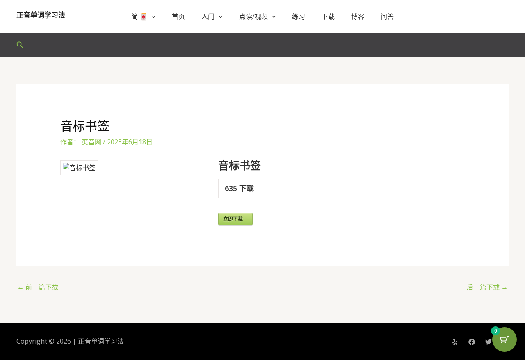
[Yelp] (455, 342)
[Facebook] (471, 342)
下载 (328, 16)
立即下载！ (235, 219)
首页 (178, 16)
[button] (152, 16)
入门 (208, 16)
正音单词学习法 (40, 15)
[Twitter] (488, 342)
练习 (298, 16)
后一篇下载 (487, 287)
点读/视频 (253, 16)
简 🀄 (139, 16)
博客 (357, 16)
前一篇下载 (37, 287)
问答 (387, 16)
